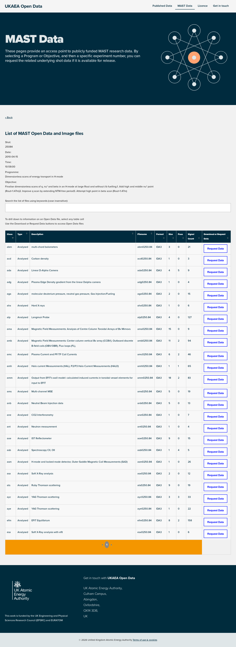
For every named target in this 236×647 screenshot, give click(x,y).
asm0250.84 (144, 461)
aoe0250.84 (144, 438)
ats (8, 485)
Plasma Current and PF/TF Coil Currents (54, 354)
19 (189, 391)
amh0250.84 (144, 366)
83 (189, 377)
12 (189, 473)
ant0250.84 (144, 426)
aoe (9, 438)
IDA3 (159, 247)
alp (8, 317)
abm (9, 247)
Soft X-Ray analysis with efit (47, 532)
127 (190, 317)
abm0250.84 (144, 247)
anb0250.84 (144, 403)
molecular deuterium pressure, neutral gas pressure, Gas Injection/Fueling (73, 293)
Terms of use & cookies (145, 639)
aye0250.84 (144, 508)
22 (189, 508)
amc (9, 354)
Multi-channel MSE (42, 391)
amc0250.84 (144, 354)
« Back (9, 117)
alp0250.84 (144, 317)
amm (10, 377)
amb (9, 340)
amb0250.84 (144, 340)
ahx (9, 305)
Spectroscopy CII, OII (43, 450)
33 (189, 497)
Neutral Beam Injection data (47, 403)
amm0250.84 (145, 377)
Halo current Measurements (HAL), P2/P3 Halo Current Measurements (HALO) (75, 366)
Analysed (22, 247)
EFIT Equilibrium (40, 520)
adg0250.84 (144, 282)
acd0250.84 (144, 258)
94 (189, 340)
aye (9, 508)
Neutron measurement (44, 426)
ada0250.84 (144, 270)
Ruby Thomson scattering (45, 485)
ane (9, 415)
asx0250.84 (144, 473)
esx (9, 532)
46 (189, 354)
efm (9, 520)
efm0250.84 (144, 520)
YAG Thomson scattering (45, 497)
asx (9, 473)
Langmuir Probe (40, 317)
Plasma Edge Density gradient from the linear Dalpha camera (66, 282)
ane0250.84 (144, 415)
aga (9, 293)
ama (9, 329)
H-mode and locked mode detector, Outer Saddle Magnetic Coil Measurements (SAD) (79, 461)
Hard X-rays (38, 305)
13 (189, 403)
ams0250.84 (144, 391)
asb (9, 450)
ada (9, 270)
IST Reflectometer (41, 438)
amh (9, 366)
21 (189, 247)
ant (9, 426)
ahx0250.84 (144, 305)
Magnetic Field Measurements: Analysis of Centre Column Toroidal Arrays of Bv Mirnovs (81, 329)
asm (9, 461)
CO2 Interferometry (42, 415)
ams (9, 391)
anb (9, 403)
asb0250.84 (144, 450)
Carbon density (40, 258)
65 (189, 366)
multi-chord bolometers (44, 247)
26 (189, 461)
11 (169, 340)
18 (170, 377)
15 (189, 293)
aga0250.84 (144, 293)
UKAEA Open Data (23, 6)
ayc (9, 497)
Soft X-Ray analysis (42, 473)
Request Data (215, 248)
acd (9, 258)
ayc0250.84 (144, 497)
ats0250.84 (144, 485)
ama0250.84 (144, 329)
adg (9, 282)
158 (190, 520)
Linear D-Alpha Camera (44, 270)
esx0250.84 (144, 532)
